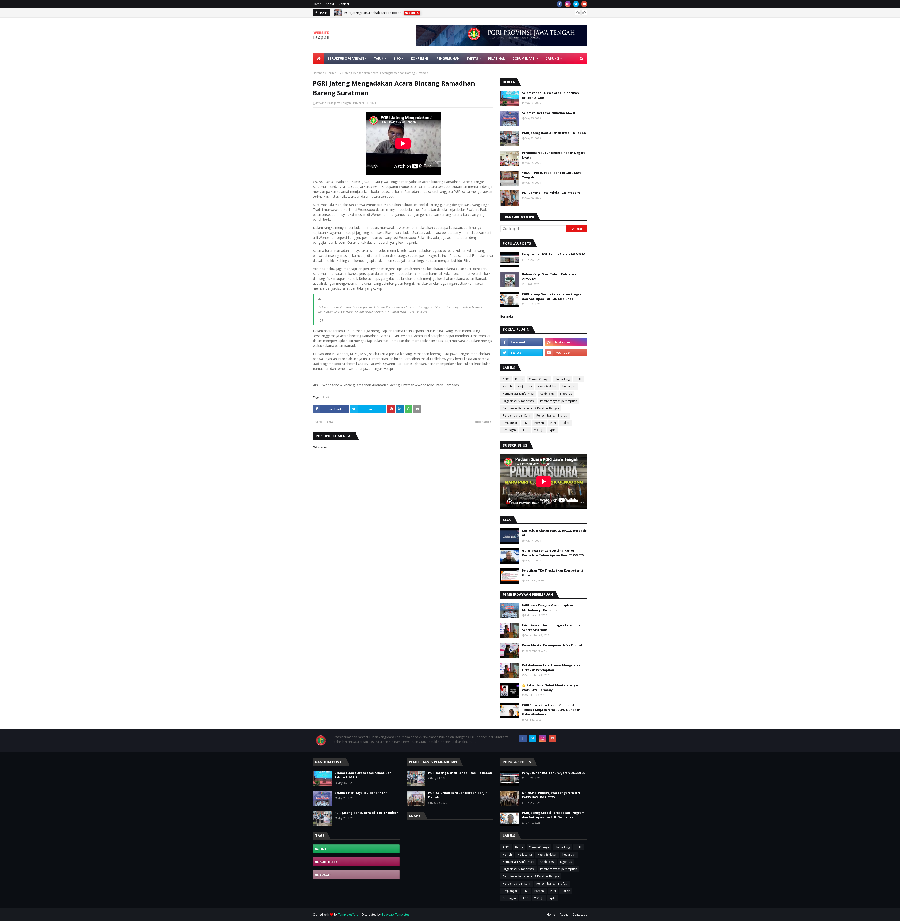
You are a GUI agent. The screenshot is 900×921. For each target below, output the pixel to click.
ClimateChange (539, 379)
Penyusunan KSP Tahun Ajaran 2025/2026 (553, 254)
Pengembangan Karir (517, 415)
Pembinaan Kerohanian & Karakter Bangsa (531, 408)
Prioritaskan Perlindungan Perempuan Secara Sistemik (552, 627)
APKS (506, 379)
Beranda (318, 73)
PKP (526, 423)
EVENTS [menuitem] (472, 58)
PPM (553, 423)
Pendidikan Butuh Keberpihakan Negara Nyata (553, 155)
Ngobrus (566, 394)
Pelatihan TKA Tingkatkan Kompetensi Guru (552, 572)
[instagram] (568, 4)
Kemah (507, 386)
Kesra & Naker (547, 386)
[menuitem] (318, 58)
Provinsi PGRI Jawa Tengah (333, 103)
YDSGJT (539, 430)
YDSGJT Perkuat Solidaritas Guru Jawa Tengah (551, 175)
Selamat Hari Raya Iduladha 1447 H (548, 113)
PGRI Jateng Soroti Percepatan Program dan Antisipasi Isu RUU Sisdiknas (553, 296)
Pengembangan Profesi (551, 415)
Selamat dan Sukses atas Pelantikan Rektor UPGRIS (550, 95)
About (330, 4)
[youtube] (584, 4)
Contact (344, 4)
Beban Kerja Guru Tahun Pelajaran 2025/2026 (549, 276)
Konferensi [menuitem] (420, 58)
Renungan (509, 430)
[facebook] (559, 4)
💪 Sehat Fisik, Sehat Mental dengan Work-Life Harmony (550, 687)
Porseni (539, 423)
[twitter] (576, 4)
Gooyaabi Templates (395, 915)
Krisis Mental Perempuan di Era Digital (552, 645)
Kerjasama (525, 386)
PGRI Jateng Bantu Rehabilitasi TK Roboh (372, 13)
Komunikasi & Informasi (518, 394)
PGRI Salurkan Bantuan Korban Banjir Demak (457, 795)
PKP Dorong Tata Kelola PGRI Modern (551, 192)
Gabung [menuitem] (552, 58)
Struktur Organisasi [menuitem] (346, 58)
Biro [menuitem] (397, 58)
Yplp (553, 430)
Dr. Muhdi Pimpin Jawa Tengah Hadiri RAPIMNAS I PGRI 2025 (551, 795)
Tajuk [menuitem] (378, 58)
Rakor (566, 423)
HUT (578, 379)
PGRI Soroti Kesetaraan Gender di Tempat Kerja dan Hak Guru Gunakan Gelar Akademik (551, 709)
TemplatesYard (348, 915)
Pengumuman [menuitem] (448, 58)
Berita (331, 73)
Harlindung (562, 379)
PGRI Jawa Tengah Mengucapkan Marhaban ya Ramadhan (547, 607)
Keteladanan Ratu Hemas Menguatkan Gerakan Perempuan (552, 667)
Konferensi (547, 394)
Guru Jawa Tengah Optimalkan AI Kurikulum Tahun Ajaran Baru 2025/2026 (552, 552)
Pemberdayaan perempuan (558, 401)
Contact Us (580, 915)
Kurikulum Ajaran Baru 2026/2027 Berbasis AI (554, 532)
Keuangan (569, 386)
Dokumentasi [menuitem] (523, 58)
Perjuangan (510, 423)
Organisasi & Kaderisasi (518, 401)
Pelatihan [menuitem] (496, 58)
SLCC (525, 430)
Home (317, 4)
